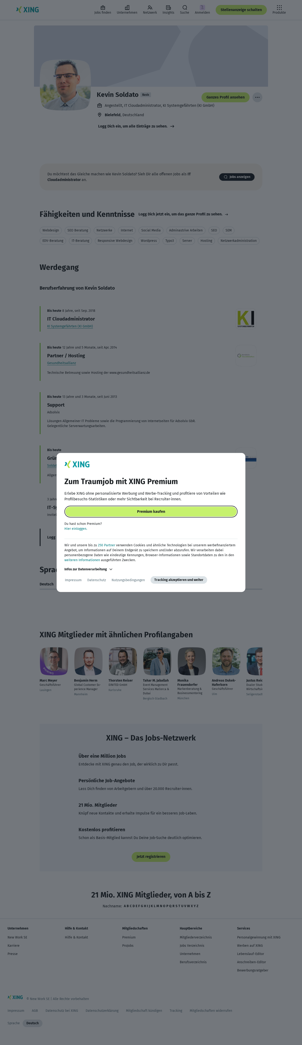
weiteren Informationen (82, 560)
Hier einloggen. (75, 529)
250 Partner (106, 545)
